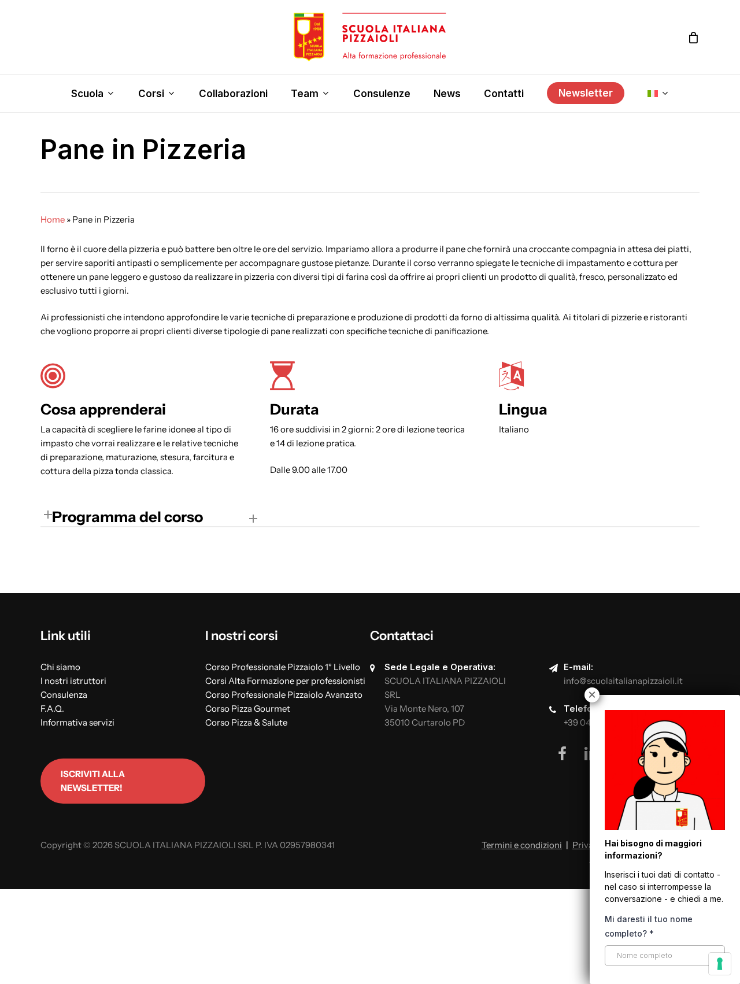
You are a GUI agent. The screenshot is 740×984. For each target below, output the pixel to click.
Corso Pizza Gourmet (247, 708)
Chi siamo (60, 666)
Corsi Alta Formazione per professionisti (285, 680)
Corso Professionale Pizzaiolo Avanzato (283, 694)
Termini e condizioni (522, 844)
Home (52, 219)
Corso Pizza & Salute (246, 722)
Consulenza (63, 694)
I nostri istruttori (73, 680)
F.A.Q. (52, 708)
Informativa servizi (77, 722)
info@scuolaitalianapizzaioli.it (623, 680)
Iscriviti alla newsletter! (93, 780)
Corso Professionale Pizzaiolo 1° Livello (282, 666)
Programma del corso (127, 517)
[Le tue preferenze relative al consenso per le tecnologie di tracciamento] (720, 964)
